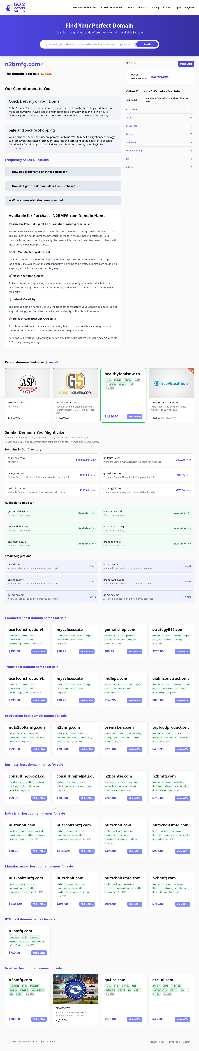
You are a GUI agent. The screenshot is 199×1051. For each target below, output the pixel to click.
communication (160, 990)
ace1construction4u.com (32, 629)
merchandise (119, 639)
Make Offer (186, 63)
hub (107, 790)
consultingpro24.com (28, 776)
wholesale (157, 737)
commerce (14, 635)
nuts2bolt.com (117, 824)
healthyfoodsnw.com (124, 373)
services (13, 786)
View (93, 459)
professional (25, 786)
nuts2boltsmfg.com (27, 727)
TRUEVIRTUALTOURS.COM (164, 402)
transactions (63, 639)
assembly (41, 737)
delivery (122, 384)
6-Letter (130, 167)
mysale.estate (70, 629)
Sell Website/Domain (110, 7)
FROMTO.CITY (63, 1008)
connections (110, 786)
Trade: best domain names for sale (31, 667)
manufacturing (27, 737)
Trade (129, 117)
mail (107, 643)
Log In (178, 7)
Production (132, 125)
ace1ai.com (162, 979)
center (133, 786)
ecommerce (110, 384)
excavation (28, 639)
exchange (123, 786)
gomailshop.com (119, 629)
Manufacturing (134, 150)
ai (188, 990)
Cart (168, 7)
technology (176, 986)
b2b (59, 741)
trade (32, 635)
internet (128, 380)
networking (132, 782)
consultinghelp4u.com (77, 776)
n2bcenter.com (118, 776)
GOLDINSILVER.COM (66, 402)
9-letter (108, 741)
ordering (121, 990)
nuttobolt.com (22, 824)
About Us (143, 7)
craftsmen (124, 737)
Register (189, 7)
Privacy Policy (157, 1041)
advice (36, 786)
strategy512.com (168, 629)
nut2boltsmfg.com (74, 824)
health (137, 380)
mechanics (14, 741)
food (131, 384)
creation (121, 733)
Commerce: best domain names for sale (35, 618)
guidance (70, 786)
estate (80, 639)
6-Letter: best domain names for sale (33, 968)
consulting (28, 782)
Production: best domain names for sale (36, 716)
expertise (14, 790)
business (61, 737)
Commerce (131, 109)
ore (115, 737)
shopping (132, 639)
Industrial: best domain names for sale (35, 813)
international (124, 688)
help (89, 786)
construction (15, 639)
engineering (26, 831)
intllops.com (115, 678)
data (182, 990)
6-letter (67, 741)
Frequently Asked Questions (27, 160)
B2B (128, 158)
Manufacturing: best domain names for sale (39, 866)
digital (88, 635)
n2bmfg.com (22, 64)
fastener (13, 839)
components (63, 839)
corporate (120, 782)
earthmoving (15, 643)
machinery (110, 839)
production (33, 733)
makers (135, 737)
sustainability (15, 782)
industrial (14, 737)
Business (131, 134)
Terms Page (174, 1041)
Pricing (155, 7)
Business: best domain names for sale (34, 764)
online (108, 380)
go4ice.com (114, 979)
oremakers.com (119, 727)
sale (73, 639)
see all (53, 362)
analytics (157, 639)
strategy (178, 639)
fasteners (75, 839)
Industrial (131, 142)
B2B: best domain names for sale (30, 919)
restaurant (110, 990)
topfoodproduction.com (174, 727)
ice (129, 990)
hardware (21, 733)
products (117, 380)
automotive (122, 839)
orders (27, 643)
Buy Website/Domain (84, 7)
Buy (94, 512)
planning (167, 639)
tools (12, 733)
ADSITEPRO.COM (16, 402)
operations (110, 692)
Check (92, 566)
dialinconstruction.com (173, 678)
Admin (186, 1041)
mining (108, 737)
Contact (129, 7)
